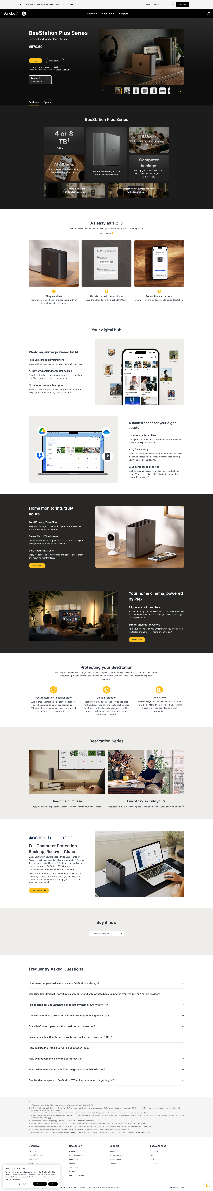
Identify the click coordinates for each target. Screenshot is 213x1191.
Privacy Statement (11, 1177)
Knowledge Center (76, 1175)
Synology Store (62, 69)
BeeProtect (73, 1159)
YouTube (153, 1159)
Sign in (72, 1163)
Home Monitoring (76, 1155)
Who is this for (34, 1159)
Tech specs (33, 1163)
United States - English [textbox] (152, 4)
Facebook (154, 1151)
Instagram (154, 1163)
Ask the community (116, 1155)
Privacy (70, 1187)
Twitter (153, 1155)
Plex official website (139, 1123)
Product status (115, 1163)
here (49, 1118)
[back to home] (15, 13)
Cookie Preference (80, 1187)
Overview (32, 1151)
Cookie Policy (27, 1177)
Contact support (115, 1151)
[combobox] (158, 4)
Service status (115, 1159)
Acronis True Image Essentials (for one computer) (52, 860)
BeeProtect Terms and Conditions (139, 1132)
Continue (182, 4)
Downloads (73, 1171)
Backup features (35, 1155)
